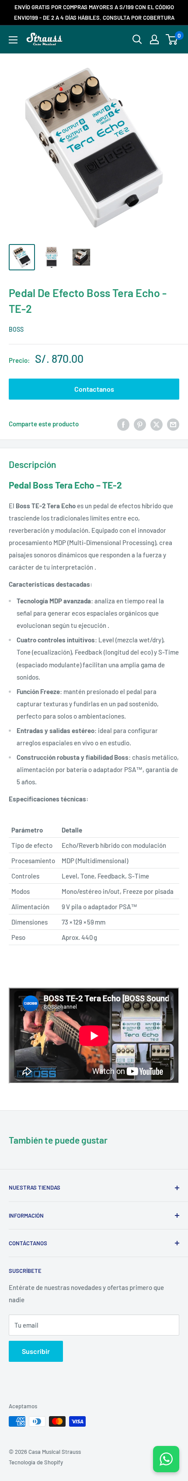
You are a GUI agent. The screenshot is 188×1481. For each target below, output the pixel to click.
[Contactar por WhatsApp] (166, 1459)
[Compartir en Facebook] (123, 423)
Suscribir (36, 1351)
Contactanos (94, 389)
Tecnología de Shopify (36, 1462)
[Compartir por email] (173, 423)
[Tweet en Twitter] (156, 423)
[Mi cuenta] (154, 39)
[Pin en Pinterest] (140, 423)
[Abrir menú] (13, 39)
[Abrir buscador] (137, 39)
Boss (16, 329)
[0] (172, 39)
